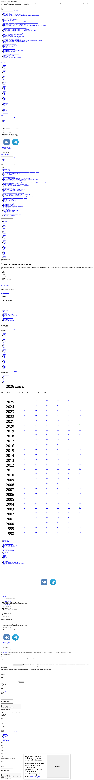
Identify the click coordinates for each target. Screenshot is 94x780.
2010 (4, 86)
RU (14, 117)
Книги (4, 107)
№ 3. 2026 (5, 392)
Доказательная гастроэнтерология (11, 26)
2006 (4, 91)
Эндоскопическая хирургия (9, 58)
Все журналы (17, 10)
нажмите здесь (35, 777)
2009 (4, 87)
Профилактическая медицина (10, 45)
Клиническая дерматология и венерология (13, 34)
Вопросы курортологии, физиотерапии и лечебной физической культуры (20, 23)
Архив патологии (7, 18)
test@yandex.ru (5, 652)
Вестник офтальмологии (9, 20)
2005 (4, 92)
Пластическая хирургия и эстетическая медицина (15, 41)
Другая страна (6, 740)
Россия (15, 731)
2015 (4, 79)
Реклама (5, 110)
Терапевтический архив (9, 55)
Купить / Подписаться (8, 320)
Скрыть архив (4, 322)
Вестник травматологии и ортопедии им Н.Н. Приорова (16, 21)
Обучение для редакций (9, 564)
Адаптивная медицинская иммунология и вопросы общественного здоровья (21, 15)
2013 (4, 82)
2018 (4, 76)
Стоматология (6, 52)
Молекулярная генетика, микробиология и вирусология (16, 37)
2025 (4, 67)
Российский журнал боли (9, 51)
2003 (4, 94)
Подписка (5, 104)
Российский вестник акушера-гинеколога (13, 50)
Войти (2, 692)
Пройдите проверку (18, 664)
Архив (4, 105)
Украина (5, 736)
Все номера (6, 375)
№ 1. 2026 (43, 392)
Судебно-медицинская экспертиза (11, 54)
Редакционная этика (8, 314)
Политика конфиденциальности (10, 562)
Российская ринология (8, 47)
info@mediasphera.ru (8, 137)
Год (14, 217)
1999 (4, 99)
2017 (4, 77)
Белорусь (5, 735)
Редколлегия (6, 311)
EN (4, 120)
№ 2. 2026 (24, 392)
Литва (4, 739)
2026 (4, 66)
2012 (4, 83)
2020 (4, 73)
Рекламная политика (8, 318)
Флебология (6, 56)
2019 (4, 74)
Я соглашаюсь (58, 766)
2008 (4, 88)
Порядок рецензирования (9, 316)
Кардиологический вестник (9, 31)
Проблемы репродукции (9, 42)
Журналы (5, 103)
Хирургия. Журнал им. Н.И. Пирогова (12, 57)
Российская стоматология (9, 49)
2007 (4, 89)
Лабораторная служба (8, 35)
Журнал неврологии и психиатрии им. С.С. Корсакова (16, 29)
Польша (5, 737)
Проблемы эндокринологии (9, 44)
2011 (4, 84)
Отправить (21, 681)
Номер (15, 371)
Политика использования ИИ (10, 315)
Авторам (5, 313)
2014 (4, 81)
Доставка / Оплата (7, 111)
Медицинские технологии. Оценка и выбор (13, 36)
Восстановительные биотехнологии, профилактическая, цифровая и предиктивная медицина (25, 25)
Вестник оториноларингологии (10, 19)
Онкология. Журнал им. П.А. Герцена (12, 39)
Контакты (5, 113)
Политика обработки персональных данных (13, 563)
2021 (4, 72)
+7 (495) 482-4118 (7, 600)
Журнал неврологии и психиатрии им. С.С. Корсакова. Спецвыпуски (19, 30)
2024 (4, 68)
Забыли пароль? (4, 691)
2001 (4, 97)
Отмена (8, 778)
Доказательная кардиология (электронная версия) (15, 28)
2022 (4, 71)
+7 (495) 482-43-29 (5, 154)
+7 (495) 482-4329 (7, 601)
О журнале (5, 310)
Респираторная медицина (9, 46)
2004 (4, 93)
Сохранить (3, 778)
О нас (4, 109)
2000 (4, 98)
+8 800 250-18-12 (7, 604)
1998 (4, 100)
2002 (4, 96)
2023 (4, 70)
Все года (3, 62)
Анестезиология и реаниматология (11, 16)
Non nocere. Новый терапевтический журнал (13, 14)
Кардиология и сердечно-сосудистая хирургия (14, 33)
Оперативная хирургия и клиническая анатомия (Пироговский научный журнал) (22, 40)
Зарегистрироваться (5, 709)
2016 (4, 78)
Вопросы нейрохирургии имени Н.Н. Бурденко (14, 24)
